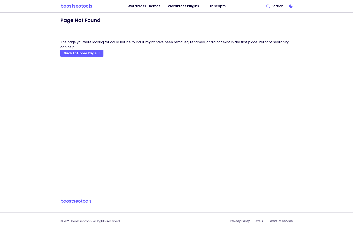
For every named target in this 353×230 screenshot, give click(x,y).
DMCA (259, 221)
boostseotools (76, 6)
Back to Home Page (80, 53)
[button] (275, 6)
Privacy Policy (240, 221)
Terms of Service (280, 221)
